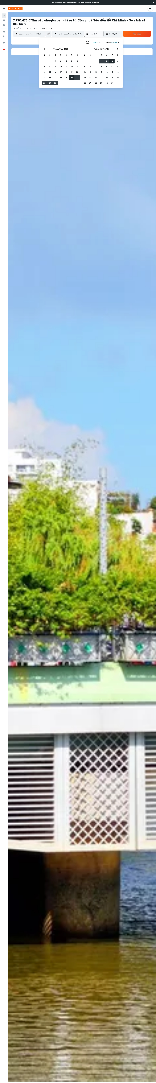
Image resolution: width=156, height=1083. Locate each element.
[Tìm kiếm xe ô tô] (4, 25)
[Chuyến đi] (4, 43)
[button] (153, 2)
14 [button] (44, 72)
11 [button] (66, 66)
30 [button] (55, 83)
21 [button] (44, 77)
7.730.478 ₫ (21, 20)
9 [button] (55, 66)
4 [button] (66, 61)
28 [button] (44, 83)
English (96, 2)
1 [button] (49, 61)
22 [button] (50, 77)
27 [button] (77, 77)
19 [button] (72, 72)
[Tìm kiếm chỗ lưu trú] (4, 20)
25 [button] (66, 77)
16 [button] (55, 72)
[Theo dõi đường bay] (4, 36)
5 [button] (71, 61)
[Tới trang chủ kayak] (15, 8)
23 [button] (55, 77)
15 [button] (50, 72)
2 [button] (55, 61)
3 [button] (60, 61)
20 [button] (77, 72)
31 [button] (112, 83)
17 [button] (61, 72)
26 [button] (72, 77)
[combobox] (18, 28)
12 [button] (72, 66)
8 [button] (49, 66)
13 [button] (77, 66)
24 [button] (61, 77)
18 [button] (66, 72)
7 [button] (44, 66)
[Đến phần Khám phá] (4, 31)
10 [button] (61, 66)
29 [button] (50, 83)
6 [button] (77, 61)
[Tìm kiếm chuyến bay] (4, 15)
